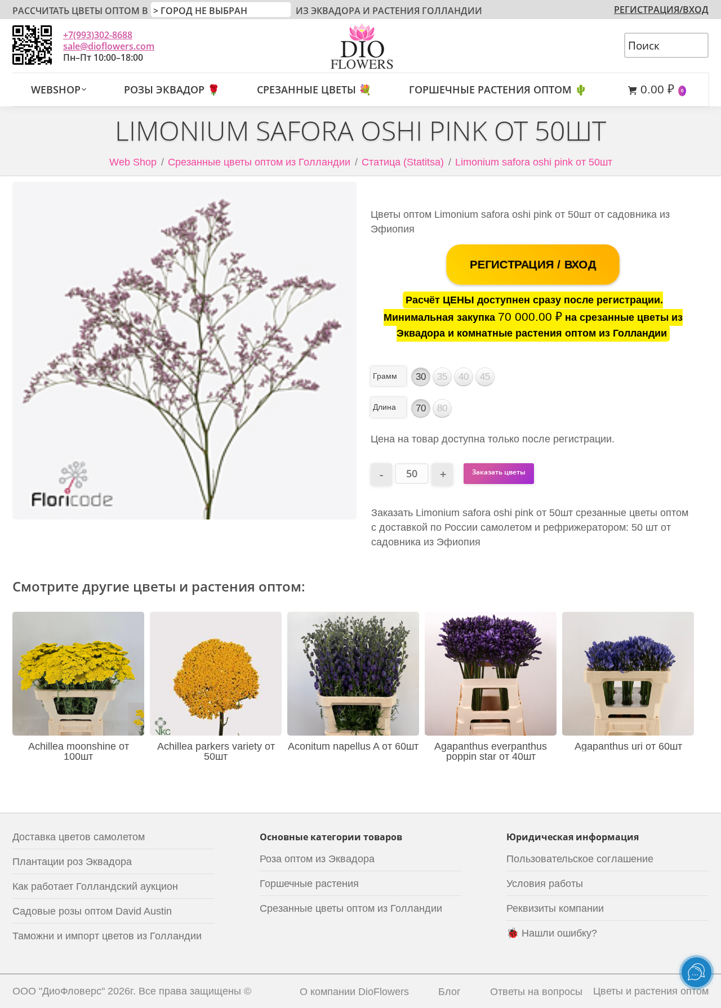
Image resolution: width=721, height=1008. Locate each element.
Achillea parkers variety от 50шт (216, 751)
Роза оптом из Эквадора (317, 858)
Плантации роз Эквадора (72, 861)
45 (485, 376)
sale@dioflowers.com (108, 46)
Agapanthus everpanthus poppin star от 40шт (490, 751)
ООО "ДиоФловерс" (58, 991)
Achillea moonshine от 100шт (78, 751)
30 (421, 376)
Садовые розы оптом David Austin (92, 911)
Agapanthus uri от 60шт (628, 746)
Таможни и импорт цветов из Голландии (107, 936)
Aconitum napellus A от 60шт (353, 746)
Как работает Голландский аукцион (95, 886)
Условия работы (544, 883)
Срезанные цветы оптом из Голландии (259, 162)
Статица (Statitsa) (403, 162)
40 (464, 376)
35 (442, 376)
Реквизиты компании (555, 908)
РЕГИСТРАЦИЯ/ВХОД (661, 9)
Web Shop (133, 162)
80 (442, 408)
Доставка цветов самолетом (78, 837)
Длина (384, 406)
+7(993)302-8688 (97, 35)
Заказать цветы (499, 472)
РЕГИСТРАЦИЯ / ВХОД (533, 264)
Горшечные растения (309, 883)
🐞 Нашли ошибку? (551, 933)
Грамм (385, 375)
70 (421, 408)
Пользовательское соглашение (579, 858)
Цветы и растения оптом (651, 991)
